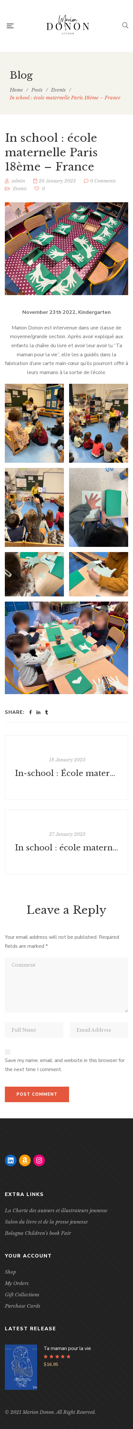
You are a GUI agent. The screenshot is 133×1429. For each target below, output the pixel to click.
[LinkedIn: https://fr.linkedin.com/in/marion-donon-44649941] (10, 1160)
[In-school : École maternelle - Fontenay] (66, 767)
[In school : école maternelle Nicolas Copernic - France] (66, 842)
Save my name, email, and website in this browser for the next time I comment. (65, 1065)
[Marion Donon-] (67, 26)
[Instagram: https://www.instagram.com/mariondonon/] (39, 1160)
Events (19, 189)
